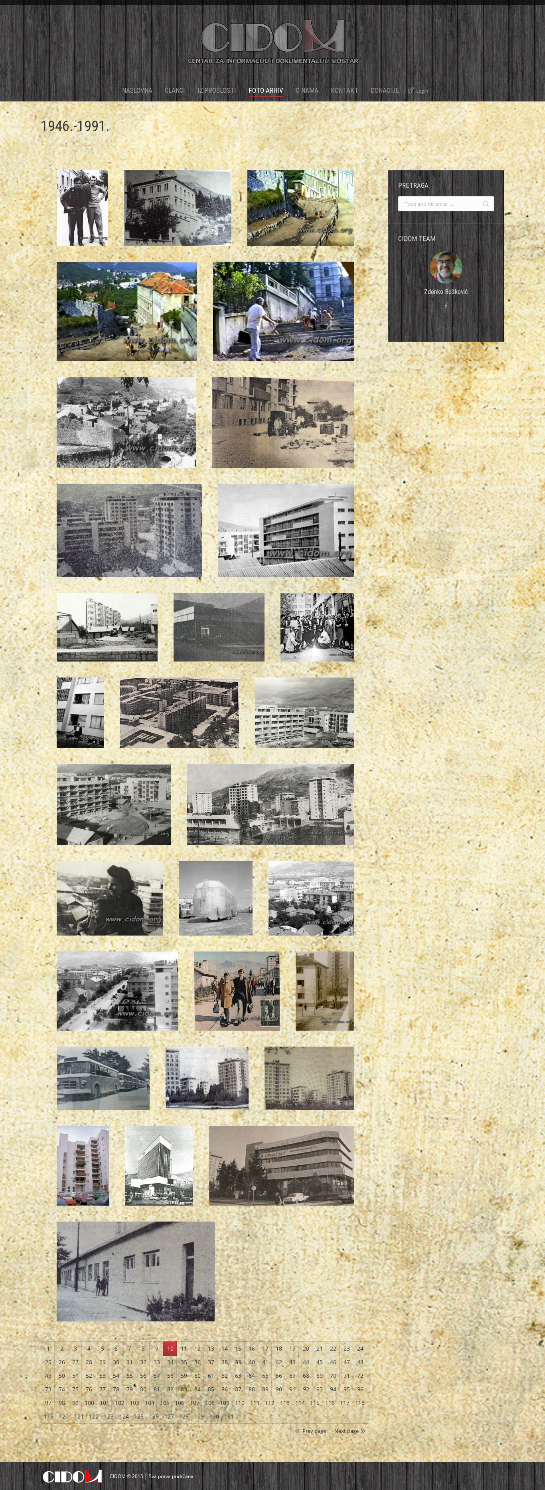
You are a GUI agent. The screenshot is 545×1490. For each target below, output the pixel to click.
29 (102, 1362)
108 (210, 1403)
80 (143, 1389)
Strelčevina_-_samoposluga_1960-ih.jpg (219, 635)
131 (229, 1416)
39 (238, 1362)
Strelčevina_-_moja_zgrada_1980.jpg (317, 635)
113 (285, 1403)
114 (300, 1403)
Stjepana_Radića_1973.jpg (117, 999)
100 (89, 1403)
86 (224, 1389)
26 (62, 1362)
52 (89, 1375)
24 (360, 1348)
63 (238, 1375)
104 (149, 1403)
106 (179, 1403)
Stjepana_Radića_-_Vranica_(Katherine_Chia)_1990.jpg (83, 1173)
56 (143, 1375)
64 (252, 1375)
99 (75, 1403)
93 (319, 1389)
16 (252, 1348)
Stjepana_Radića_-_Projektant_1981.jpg (281, 1173)
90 (279, 1389)
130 (214, 1416)
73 (48, 1389)
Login (422, 90)
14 (224, 1348)
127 (169, 1416)
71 (347, 1375)
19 (292, 1348)
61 (211, 1375)
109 (224, 1403)
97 (48, 1403)
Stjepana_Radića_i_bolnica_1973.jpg (311, 906)
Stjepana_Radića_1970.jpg (103, 1086)
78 (116, 1389)
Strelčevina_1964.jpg (286, 538)
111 (255, 1403)
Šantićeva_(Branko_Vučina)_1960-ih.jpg (82, 216)
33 (157, 1362)
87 (238, 1389)
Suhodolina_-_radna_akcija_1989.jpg (284, 319)
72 (360, 1375)
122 (94, 1416)
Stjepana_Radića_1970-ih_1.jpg (237, 999)
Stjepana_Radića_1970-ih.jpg (325, 999)
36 (197, 1362)
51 (75, 1375)
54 (116, 1375)
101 (104, 1403)
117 (345, 1403)
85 (211, 1389)
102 (119, 1403)
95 (347, 1389)
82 (170, 1389)
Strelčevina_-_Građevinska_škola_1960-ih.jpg (270, 813)
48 (360, 1362)
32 (143, 1362)
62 (224, 1375)
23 (347, 1348)
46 (333, 1362)
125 (139, 1416)
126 (154, 1416)
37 (211, 1362)
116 (330, 1403)
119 (48, 1416)
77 (102, 1389)
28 (89, 1362)
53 (102, 1375)
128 (184, 1416)
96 (360, 1389)
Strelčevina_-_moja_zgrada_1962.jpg (179, 721)
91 (292, 1389)
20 (306, 1348)
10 (170, 1348)
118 (360, 1403)
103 (134, 1403)
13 (211, 1348)
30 (116, 1362)
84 (197, 1389)
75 (75, 1389)
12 (197, 1348)
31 (129, 1362)
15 (238, 1348)
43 (292, 1362)
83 (184, 1389)
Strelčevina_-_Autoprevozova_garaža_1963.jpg (216, 906)
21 (319, 1348)
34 (170, 1362)
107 (194, 1403)
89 (265, 1389)
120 (64, 1416)
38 (224, 1362)
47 (347, 1362)
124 (124, 1416)
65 (265, 1375)
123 (109, 1416)
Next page (346, 1430)
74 (62, 1389)
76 (89, 1389)
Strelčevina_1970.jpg (283, 430)
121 (79, 1416)
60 (197, 1375)
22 (333, 1348)
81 (157, 1389)
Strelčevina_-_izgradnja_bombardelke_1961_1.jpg (304, 721)
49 (48, 1375)
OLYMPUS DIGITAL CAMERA (177, 216)
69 (319, 1375)
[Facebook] (446, 306)
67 (292, 1375)
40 (252, 1362)
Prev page (314, 1430)
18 (279, 1348)
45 (319, 1362)
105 (165, 1403)
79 (129, 1389)
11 (184, 1348)
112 (269, 1403)
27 (75, 1362)
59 (184, 1375)
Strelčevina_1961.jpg (107, 635)
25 (48, 1362)
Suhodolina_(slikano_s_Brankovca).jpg (126, 430)
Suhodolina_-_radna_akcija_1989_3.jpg (301, 216)
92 (306, 1389)
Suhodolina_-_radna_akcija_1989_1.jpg (127, 319)
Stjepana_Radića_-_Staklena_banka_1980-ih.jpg (159, 1173)
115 (315, 1403)
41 (265, 1362)
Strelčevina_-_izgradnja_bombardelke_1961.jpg (113, 813)
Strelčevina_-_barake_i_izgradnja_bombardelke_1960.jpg (110, 906)
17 (265, 1348)
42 (279, 1362)
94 (333, 1389)
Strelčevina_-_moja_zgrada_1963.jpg (80, 721)
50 (62, 1375)
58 (170, 1375)
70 (333, 1375)
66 (279, 1375)
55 (129, 1375)
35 (184, 1362)
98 (62, 1403)
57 (157, 1375)
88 (252, 1389)
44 (306, 1362)
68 (306, 1375)
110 (240, 1403)
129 (199, 1416)
